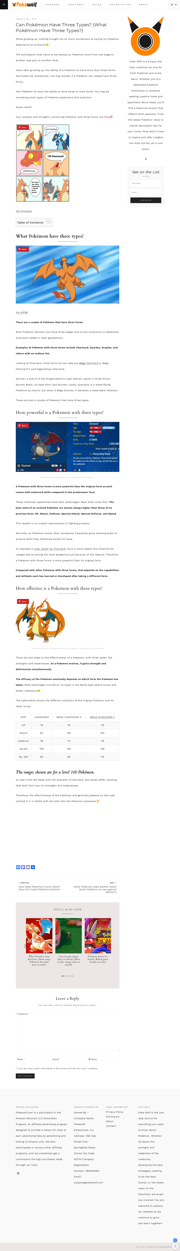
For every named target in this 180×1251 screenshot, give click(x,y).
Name (21, 1059)
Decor (97, 5)
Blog (34, 19)
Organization (120, 5)
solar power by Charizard (50, 548)
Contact (111, 1126)
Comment (23, 1013)
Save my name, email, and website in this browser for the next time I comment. (58, 1068)
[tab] (62, 976)
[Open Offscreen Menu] (4, 4)
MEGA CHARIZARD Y (102, 717)
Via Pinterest (24, 211)
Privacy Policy (114, 1112)
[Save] (23, 127)
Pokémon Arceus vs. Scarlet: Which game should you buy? (98, 959)
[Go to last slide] (25, 946)
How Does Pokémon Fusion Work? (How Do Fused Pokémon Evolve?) (39, 886)
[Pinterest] (172, 5)
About (144, 5)
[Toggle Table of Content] (47, 221)
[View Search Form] (175, 4)
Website (92, 1059)
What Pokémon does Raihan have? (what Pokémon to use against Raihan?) (95, 888)
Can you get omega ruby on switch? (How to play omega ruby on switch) (68, 960)
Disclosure (112, 1116)
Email (57, 1059)
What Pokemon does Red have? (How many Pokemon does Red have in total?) (39, 960)
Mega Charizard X (90, 363)
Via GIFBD (22, 312)
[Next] (109, 946)
